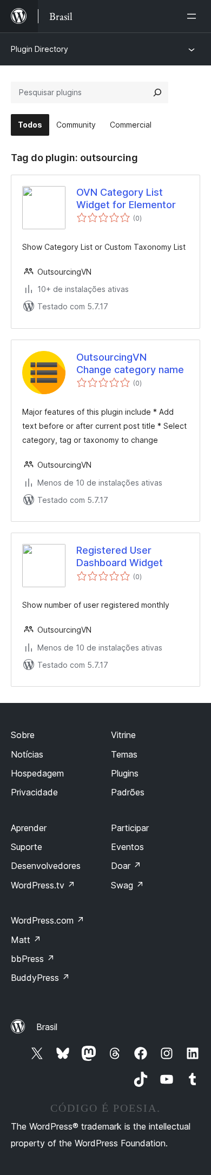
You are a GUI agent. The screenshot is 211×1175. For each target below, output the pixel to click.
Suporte (26, 846)
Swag (127, 885)
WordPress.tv (43, 885)
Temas (124, 754)
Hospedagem (37, 773)
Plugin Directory (39, 49)
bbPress (33, 958)
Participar (130, 827)
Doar (126, 865)
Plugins (125, 773)
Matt (26, 939)
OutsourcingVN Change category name (130, 363)
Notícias (27, 754)
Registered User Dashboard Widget (119, 556)
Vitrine (123, 734)
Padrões (127, 792)
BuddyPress (40, 977)
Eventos (127, 846)
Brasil (46, 1026)
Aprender (29, 827)
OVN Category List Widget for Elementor (126, 198)
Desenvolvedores (46, 865)
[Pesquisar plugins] (157, 92)
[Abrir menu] (193, 16)
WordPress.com (47, 920)
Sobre (23, 734)
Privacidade (34, 792)
